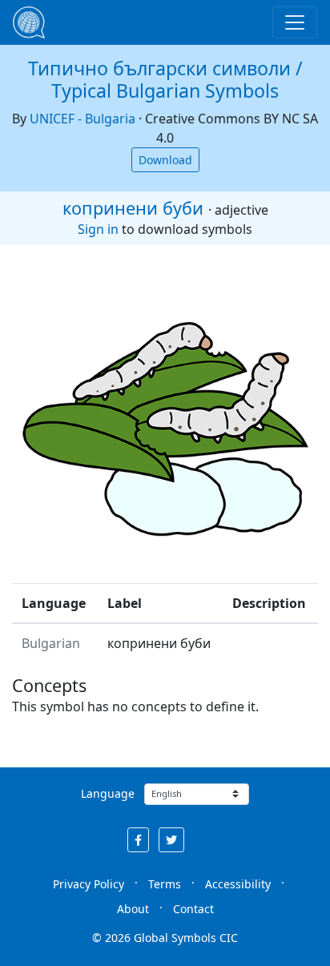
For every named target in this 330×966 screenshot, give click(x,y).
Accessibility (238, 884)
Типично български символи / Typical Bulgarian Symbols (165, 79)
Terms (164, 884)
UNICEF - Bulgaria (82, 118)
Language (108, 793)
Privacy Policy (88, 884)
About (133, 908)
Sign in (98, 229)
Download (165, 159)
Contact (193, 908)
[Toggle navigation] (294, 22)
